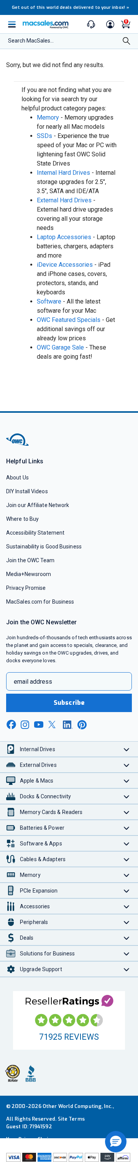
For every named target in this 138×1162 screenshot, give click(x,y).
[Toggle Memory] (127, 874)
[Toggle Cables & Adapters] (127, 859)
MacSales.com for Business (40, 602)
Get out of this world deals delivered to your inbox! (70, 7)
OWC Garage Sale (60, 347)
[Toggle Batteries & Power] (127, 827)
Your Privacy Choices (31, 1139)
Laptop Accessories (64, 237)
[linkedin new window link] (68, 725)
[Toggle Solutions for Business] (127, 953)
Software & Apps (41, 843)
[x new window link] (53, 724)
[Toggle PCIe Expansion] (127, 890)
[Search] (126, 41)
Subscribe (69, 703)
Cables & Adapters (43, 859)
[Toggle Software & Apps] (127, 843)
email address (33, 681)
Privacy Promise (26, 588)
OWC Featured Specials (68, 319)
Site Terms (71, 1119)
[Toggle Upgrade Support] (127, 969)
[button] (116, 1141)
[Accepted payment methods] (69, 1157)
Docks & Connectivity (45, 796)
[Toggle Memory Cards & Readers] (127, 811)
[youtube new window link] (39, 724)
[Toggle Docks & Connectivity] (127, 796)
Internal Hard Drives (63, 172)
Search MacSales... (31, 41)
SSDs (44, 136)
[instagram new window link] (25, 725)
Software (49, 301)
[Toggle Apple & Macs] (127, 780)
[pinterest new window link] (82, 724)
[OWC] (18, 444)
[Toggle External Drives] (127, 764)
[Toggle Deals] (127, 937)
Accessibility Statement (35, 533)
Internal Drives (37, 749)
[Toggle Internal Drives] (127, 749)
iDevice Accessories (65, 264)
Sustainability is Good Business (44, 546)
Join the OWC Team (30, 560)
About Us (17, 477)
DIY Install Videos (27, 491)
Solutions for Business (47, 953)
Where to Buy (22, 519)
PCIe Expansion (39, 891)
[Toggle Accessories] (127, 906)
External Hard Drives (64, 200)
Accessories (35, 906)
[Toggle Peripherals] (127, 921)
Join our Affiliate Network (37, 505)
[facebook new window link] (11, 725)
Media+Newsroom (28, 574)
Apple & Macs (36, 781)
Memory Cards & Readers (51, 812)
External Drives (38, 765)
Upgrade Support (41, 969)
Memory (48, 117)
